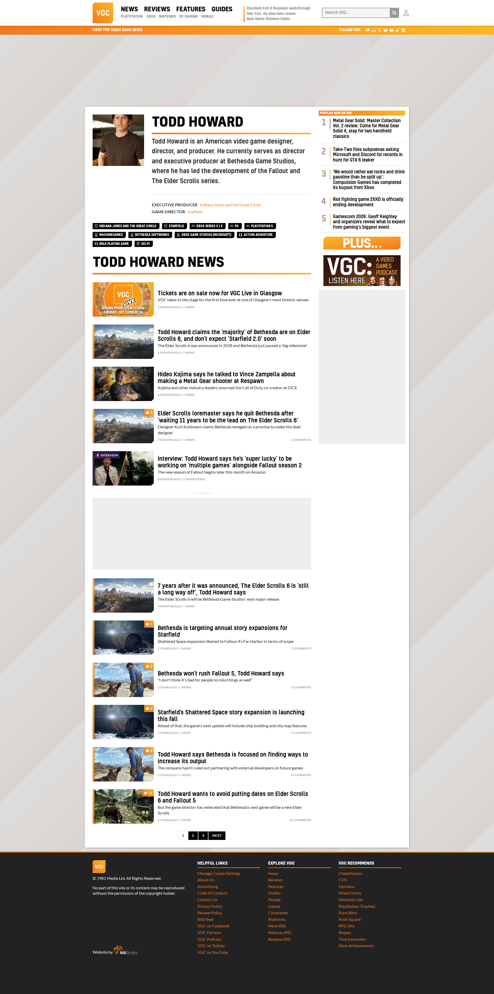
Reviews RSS (279, 939)
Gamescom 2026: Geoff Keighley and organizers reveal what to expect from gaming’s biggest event (369, 222)
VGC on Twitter (211, 945)
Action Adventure (258, 234)
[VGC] (103, 13)
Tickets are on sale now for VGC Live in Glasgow (220, 293)
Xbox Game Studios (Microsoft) (206, 234)
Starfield (195, 211)
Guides (221, 9)
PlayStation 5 (262, 226)
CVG (343, 879)
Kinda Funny (350, 892)
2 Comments (301, 440)
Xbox (151, 17)
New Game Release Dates (268, 19)
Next (217, 835)
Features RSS (279, 932)
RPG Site (346, 925)
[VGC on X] (380, 30)
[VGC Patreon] (368, 30)
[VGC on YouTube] (391, 30)
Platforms (277, 919)
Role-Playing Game (114, 243)
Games (274, 906)
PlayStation (132, 17)
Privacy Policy (209, 906)
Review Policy (209, 912)
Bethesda (240, 161)
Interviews (195, 479)
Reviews (157, 9)
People (274, 899)
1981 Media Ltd (111, 878)
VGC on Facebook (213, 925)
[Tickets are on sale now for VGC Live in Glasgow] (123, 299)
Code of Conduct (212, 892)
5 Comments (301, 733)
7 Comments (301, 648)
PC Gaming (188, 17)
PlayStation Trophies (357, 906)
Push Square (350, 919)
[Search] (394, 13)
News (129, 9)
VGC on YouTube (212, 952)
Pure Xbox (348, 912)
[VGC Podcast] (374, 30)
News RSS (277, 925)
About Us (205, 879)
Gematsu (347, 886)
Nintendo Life (351, 899)
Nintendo (167, 17)
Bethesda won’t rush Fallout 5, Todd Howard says (221, 674)
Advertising (207, 886)
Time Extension (352, 939)
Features (190, 9)
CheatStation (350, 873)
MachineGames (111, 234)
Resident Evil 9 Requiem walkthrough (278, 8)
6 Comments (301, 775)
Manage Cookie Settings (218, 873)
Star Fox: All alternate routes (271, 14)
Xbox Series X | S (209, 226)
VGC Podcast (209, 939)
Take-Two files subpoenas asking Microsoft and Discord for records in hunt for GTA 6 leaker (368, 154)
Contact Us (207, 899)
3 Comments (301, 687)
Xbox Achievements (356, 945)
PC (237, 226)
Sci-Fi (145, 243)
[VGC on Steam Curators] (403, 30)
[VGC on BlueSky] (385, 30)
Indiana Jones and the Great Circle (230, 204)
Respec (345, 932)
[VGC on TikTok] (397, 30)
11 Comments (300, 820)
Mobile (207, 17)
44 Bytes (125, 950)
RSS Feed (205, 919)
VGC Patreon (209, 932)
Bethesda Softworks (152, 234)
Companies (278, 912)
